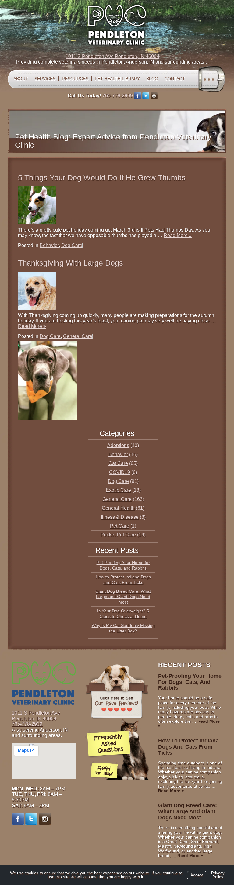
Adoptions (118, 445)
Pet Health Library (117, 78)
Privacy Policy (218, 875)
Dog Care (71, 245)
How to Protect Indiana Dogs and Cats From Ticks (188, 747)
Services (44, 78)
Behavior (49, 245)
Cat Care (118, 463)
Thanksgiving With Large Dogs (70, 263)
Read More (178, 235)
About (20, 78)
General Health (118, 508)
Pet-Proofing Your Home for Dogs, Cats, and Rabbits (190, 682)
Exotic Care (118, 490)
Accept (196, 875)
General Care (77, 336)
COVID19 (119, 472)
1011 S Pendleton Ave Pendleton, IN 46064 (112, 56)
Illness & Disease (120, 517)
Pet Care (119, 526)
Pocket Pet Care (118, 534)
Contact (175, 78)
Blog (152, 78)
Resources (75, 78)
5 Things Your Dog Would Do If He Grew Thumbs (102, 177)
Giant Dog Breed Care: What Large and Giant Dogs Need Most (123, 596)
